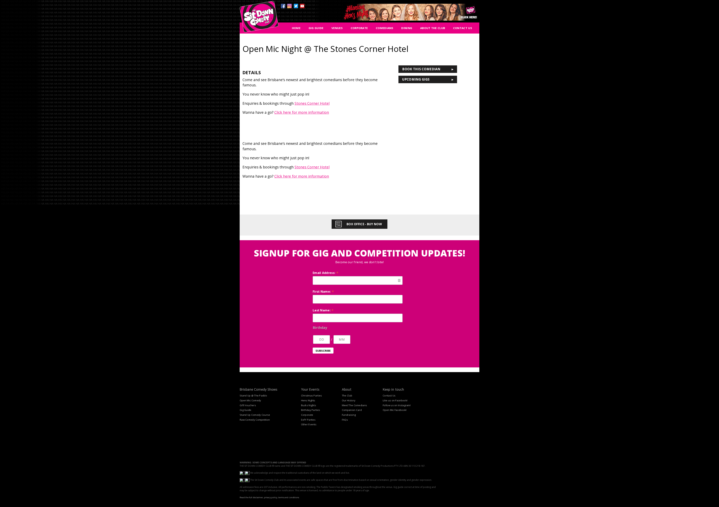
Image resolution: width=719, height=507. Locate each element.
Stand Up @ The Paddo (253, 395)
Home (296, 28)
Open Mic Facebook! (394, 410)
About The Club (432, 28)
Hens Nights (308, 400)
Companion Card (352, 410)
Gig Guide (316, 28)
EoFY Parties (308, 419)
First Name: (323, 291)
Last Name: (323, 310)
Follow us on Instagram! (397, 405)
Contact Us (462, 28)
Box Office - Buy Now (364, 224)
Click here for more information (301, 112)
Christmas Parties (311, 395)
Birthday (320, 327)
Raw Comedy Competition (255, 419)
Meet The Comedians (354, 405)
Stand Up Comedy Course (255, 415)
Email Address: (326, 273)
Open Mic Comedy (250, 400)
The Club (347, 395)
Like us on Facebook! (395, 400)
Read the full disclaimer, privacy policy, (259, 497)
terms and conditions (288, 497)
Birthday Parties (310, 410)
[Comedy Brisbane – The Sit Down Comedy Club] (259, 18)
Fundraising (349, 415)
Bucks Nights (308, 405)
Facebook (283, 6)
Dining (406, 28)
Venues (337, 28)
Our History (348, 400)
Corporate (359, 28)
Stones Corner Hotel (312, 103)
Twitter (296, 6)
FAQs (345, 419)
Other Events (309, 424)
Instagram (289, 6)
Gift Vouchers (248, 405)
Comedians (384, 28)
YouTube (302, 6)
